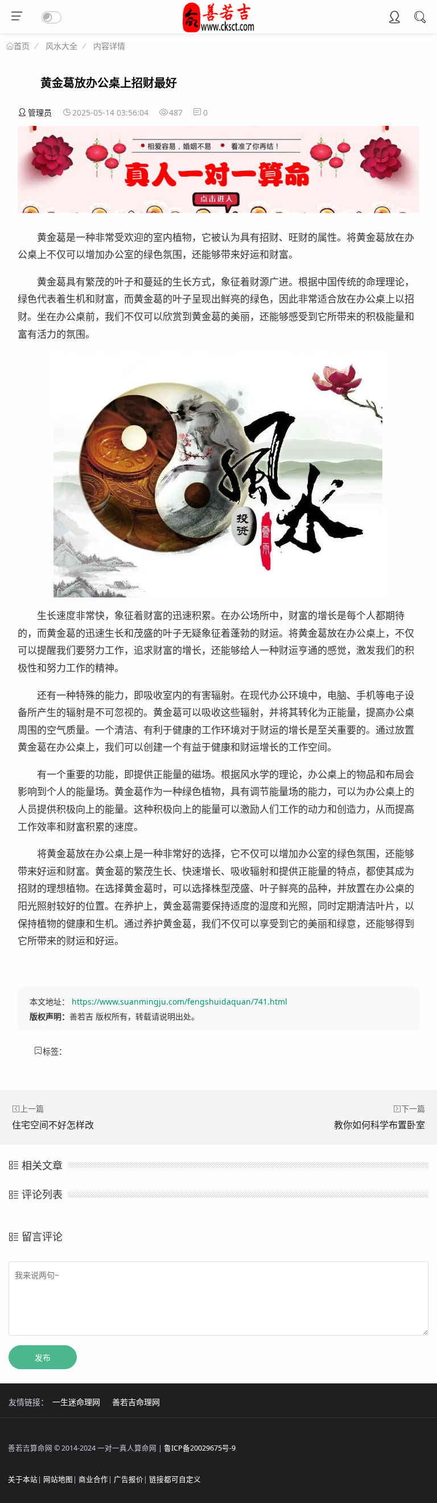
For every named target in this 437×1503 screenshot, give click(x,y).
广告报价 (128, 1479)
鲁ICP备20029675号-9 (200, 1448)
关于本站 (23, 1479)
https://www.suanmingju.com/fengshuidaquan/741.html (179, 1001)
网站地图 (58, 1479)
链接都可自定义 (175, 1479)
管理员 (40, 112)
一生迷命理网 (76, 1401)
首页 (22, 46)
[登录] (394, 18)
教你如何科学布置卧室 (379, 1125)
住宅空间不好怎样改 (53, 1125)
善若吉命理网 (136, 1401)
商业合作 (93, 1479)
